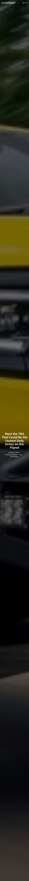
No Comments (15, 456)
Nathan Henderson (12, 454)
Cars (20, 454)
